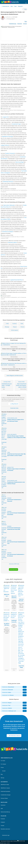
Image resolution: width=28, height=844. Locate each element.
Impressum (3, 805)
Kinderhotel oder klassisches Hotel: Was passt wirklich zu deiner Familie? (16, 454)
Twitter (21, 323)
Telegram (15, 326)
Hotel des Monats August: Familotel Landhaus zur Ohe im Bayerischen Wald (16, 436)
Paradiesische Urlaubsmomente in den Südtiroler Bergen (16, 483)
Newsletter (10, 467)
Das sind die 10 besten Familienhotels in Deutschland (16, 513)
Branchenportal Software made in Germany (8, 841)
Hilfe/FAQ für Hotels (5, 784)
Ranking (9, 498)
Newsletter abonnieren (5, 828)
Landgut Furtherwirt (5, 145)
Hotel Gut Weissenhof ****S (21, 600)
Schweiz (25, 23)
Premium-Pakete (4, 798)
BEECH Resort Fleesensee (6, 595)
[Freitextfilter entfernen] (22, 2)
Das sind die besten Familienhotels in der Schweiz (15, 555)
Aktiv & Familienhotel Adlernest (14, 597)
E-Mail (7, 323)
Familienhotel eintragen (5, 794)
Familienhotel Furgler (16, 124)
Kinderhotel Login (5, 835)
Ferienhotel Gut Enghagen (7, 231)
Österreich (19, 23)
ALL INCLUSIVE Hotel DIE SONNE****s (7, 624)
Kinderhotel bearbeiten (5, 791)
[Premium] (24, 580)
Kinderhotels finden (14, 408)
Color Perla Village (21, 666)
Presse (2, 767)
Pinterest (22, 326)
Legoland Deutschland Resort (16, 279)
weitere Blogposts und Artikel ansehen (14, 375)
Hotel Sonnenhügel (19, 162)
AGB (2, 808)
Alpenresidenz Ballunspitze (9, 205)
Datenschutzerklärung (5, 811)
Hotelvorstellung (12, 418)
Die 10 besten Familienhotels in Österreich (14, 500)
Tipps (26, 21)
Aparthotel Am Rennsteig (7, 136)
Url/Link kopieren (14, 330)
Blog (2, 774)
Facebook (14, 323)
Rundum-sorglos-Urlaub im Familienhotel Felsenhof (16, 469)
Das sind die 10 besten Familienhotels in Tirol (16, 542)
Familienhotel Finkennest (8, 181)
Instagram (3, 822)
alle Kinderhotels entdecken (15, 735)
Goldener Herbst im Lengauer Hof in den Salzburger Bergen (15, 420)
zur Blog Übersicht (14, 403)
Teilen (25, 9)
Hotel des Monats (11, 434)
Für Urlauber (3, 764)
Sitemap (2, 777)
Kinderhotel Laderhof (12, 242)
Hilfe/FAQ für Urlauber (5, 788)
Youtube (2, 825)
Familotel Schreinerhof (10, 153)
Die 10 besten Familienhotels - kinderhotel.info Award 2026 (14, 528)
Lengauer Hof (5, 117)
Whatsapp (7, 326)
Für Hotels (3, 760)
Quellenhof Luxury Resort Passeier (14, 621)
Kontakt (3, 770)
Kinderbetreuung (12, 23)
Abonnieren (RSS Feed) (14, 563)
